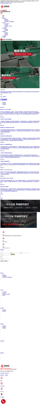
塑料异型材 (2, 91)
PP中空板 (24, 91)
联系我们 (2, 352)
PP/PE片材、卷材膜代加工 (9, 21)
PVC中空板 (9, 92)
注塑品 (6, 27)
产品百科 (6, 34)
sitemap (10, 3)
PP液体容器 (28, 91)
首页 (3, 17)
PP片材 (31, 91)
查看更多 (2, 249)
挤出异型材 (6, 3)
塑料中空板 (7, 91)
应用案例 (6, 29)
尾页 (1, 199)
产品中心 (4, 22)
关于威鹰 (4, 35)
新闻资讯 (4, 31)
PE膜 (4, 92)
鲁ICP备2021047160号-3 (4, 373)
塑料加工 (4, 18)
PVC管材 (6, 24)
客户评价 (6, 30)
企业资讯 (6, 33)
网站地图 (2, 3)
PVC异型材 (7, 23)
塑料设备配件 (17, 91)
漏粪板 (21, 91)
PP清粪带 (36, 91)
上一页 (1, 194)
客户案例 (4, 28)
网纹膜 (6, 92)
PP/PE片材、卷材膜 (6, 294)
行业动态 (6, 32)
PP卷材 (33, 91)
